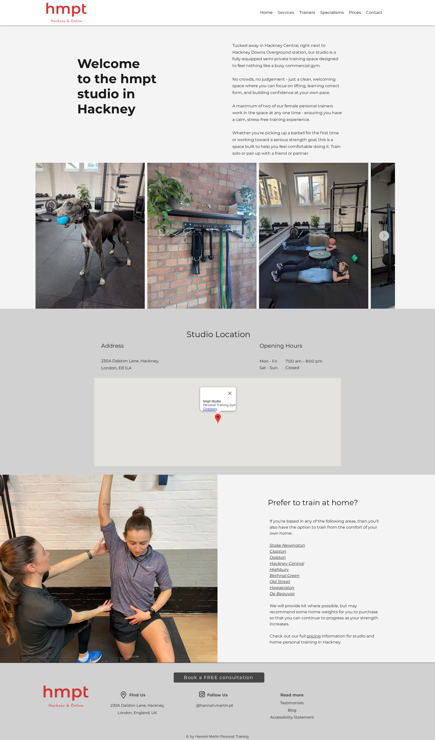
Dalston (278, 557)
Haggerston (282, 587)
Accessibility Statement (292, 717)
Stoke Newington (287, 545)
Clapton (278, 551)
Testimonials (292, 702)
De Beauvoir (282, 593)
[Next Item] (384, 236)
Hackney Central (287, 563)
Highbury (279, 569)
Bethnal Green (285, 575)
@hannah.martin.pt (214, 705)
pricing (314, 636)
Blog (292, 710)
